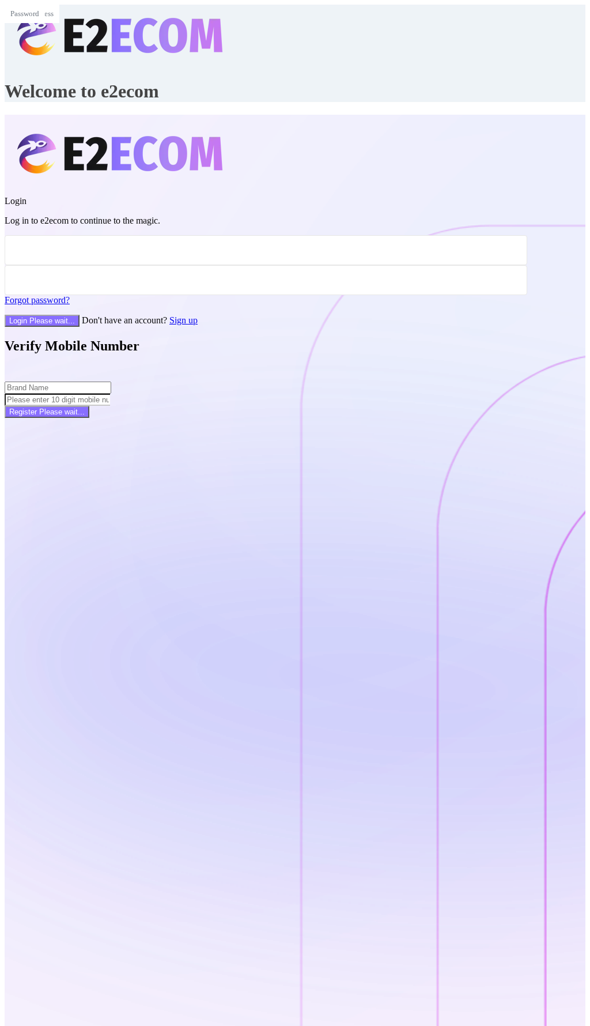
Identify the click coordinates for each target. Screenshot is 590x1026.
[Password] (266, 280)
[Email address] (266, 250)
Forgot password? (37, 300)
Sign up (183, 320)
